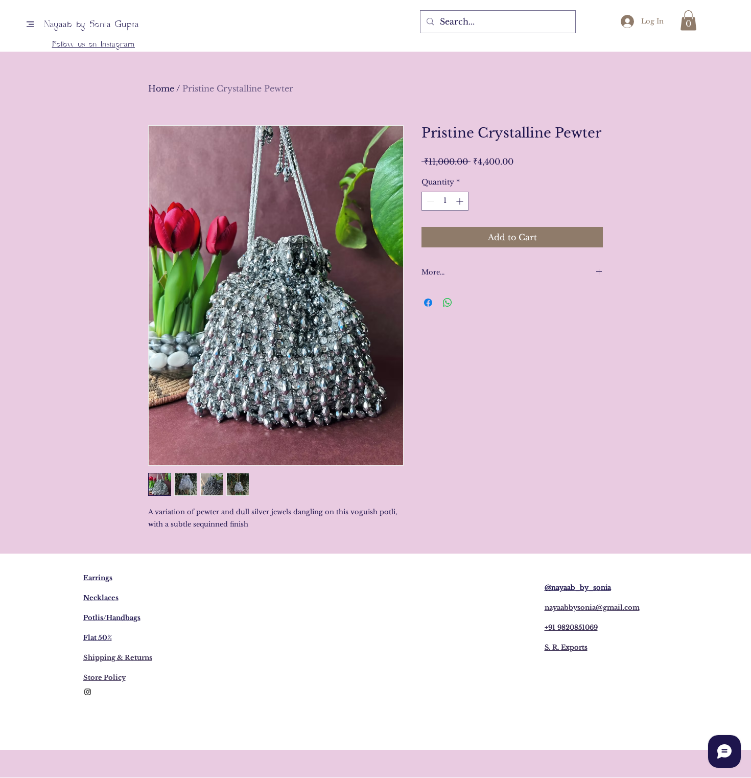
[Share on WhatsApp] (447, 302)
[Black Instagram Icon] (87, 692)
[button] (30, 24)
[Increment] (460, 201)
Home (161, 88)
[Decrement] (429, 201)
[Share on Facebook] (428, 302)
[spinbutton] (445, 201)
